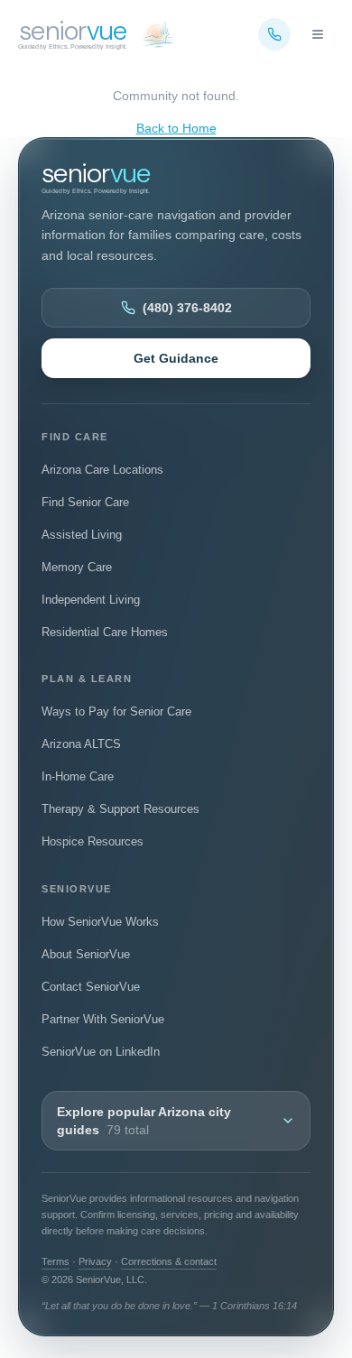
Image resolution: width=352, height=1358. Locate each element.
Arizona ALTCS (81, 744)
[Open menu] (317, 34)
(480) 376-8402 (187, 307)
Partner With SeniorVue (103, 1019)
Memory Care (77, 567)
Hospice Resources (93, 841)
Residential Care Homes (105, 632)
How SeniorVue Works (100, 921)
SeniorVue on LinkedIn (101, 1055)
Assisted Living (82, 534)
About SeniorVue (86, 954)
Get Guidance (176, 358)
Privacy (95, 1261)
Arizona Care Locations (102, 469)
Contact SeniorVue (91, 986)
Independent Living (91, 599)
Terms (55, 1261)
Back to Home (176, 128)
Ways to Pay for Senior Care (116, 711)
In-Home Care (78, 776)
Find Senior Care (85, 502)
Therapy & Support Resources (120, 809)
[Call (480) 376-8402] (274, 34)
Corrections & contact (169, 1261)
